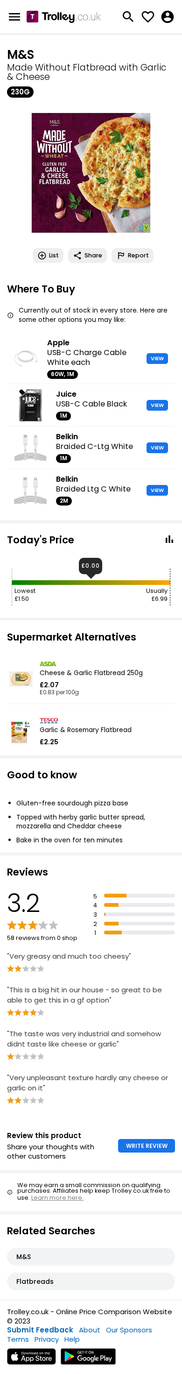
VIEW (157, 358)
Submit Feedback (40, 1330)
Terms (18, 1339)
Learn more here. (57, 1197)
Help (72, 1339)
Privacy (47, 1339)
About (89, 1330)
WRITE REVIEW (147, 1146)
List (54, 255)
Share (93, 255)
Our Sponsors (129, 1330)
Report (138, 255)
